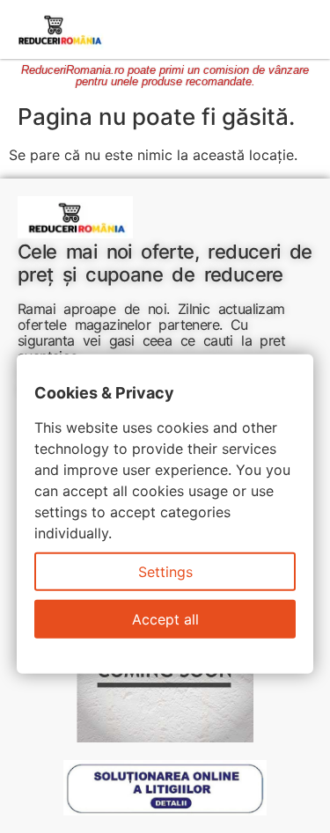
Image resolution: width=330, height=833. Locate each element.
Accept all (165, 619)
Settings (165, 572)
